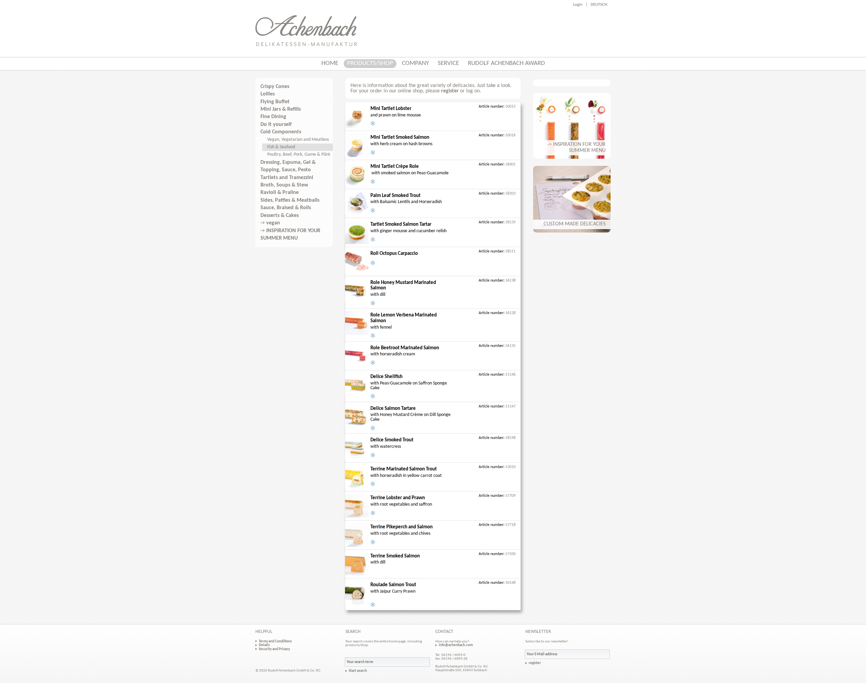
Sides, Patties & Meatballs (289, 200)
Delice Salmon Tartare (393, 408)
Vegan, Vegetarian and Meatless (298, 139)
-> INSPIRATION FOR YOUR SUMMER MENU (290, 234)
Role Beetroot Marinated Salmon (404, 348)
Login (578, 4)
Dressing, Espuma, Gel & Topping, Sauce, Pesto (288, 166)
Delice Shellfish (386, 376)
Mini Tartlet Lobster (390, 108)
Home (329, 63)
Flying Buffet (275, 102)
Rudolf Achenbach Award (506, 63)
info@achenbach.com (456, 645)
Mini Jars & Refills (280, 109)
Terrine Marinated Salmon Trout (403, 469)
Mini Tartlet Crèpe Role (394, 166)
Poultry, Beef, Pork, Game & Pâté (298, 154)
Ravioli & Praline (279, 192)
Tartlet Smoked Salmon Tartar (400, 224)
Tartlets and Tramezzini (286, 177)
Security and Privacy (274, 649)
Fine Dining (273, 116)
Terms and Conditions (275, 641)
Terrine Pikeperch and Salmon (401, 527)
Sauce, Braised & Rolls (285, 208)
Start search (358, 671)
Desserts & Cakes (279, 215)
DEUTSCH (599, 4)
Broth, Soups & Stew (284, 185)
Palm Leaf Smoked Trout (395, 195)
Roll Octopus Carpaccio (394, 253)
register (450, 91)
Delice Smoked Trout (391, 440)
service (448, 63)
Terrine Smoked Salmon (395, 556)
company (415, 63)
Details (264, 645)
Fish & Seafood (281, 147)
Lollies (267, 94)
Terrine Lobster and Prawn (397, 498)
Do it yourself (276, 124)
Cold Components (280, 132)
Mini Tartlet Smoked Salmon (399, 137)
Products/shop (370, 63)
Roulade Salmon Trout (393, 585)
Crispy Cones (274, 86)
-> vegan (270, 223)
